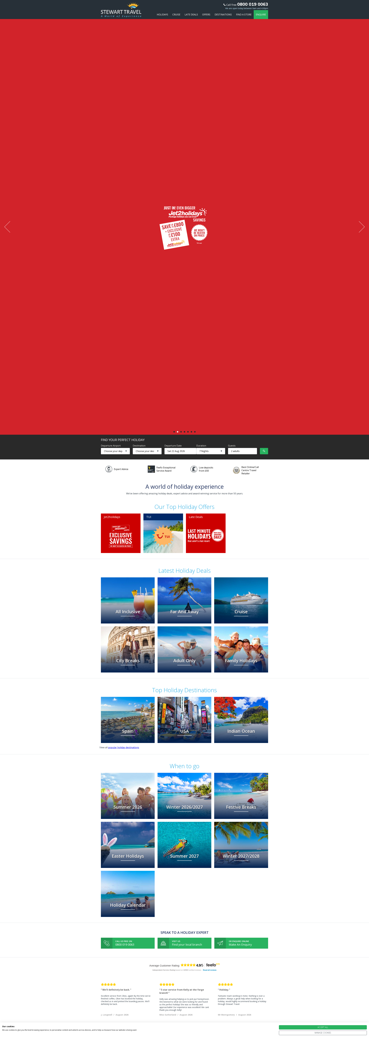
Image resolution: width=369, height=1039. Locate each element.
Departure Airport (111, 445)
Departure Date (173, 445)
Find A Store (244, 14)
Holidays (162, 14)
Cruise (176, 14)
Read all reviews (209, 970)
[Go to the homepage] (121, 14)
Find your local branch (187, 944)
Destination (139, 445)
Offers (206, 14)
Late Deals (191, 14)
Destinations (223, 14)
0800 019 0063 (124, 944)
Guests (232, 445)
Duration (201, 445)
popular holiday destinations (123, 747)
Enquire (261, 14)
